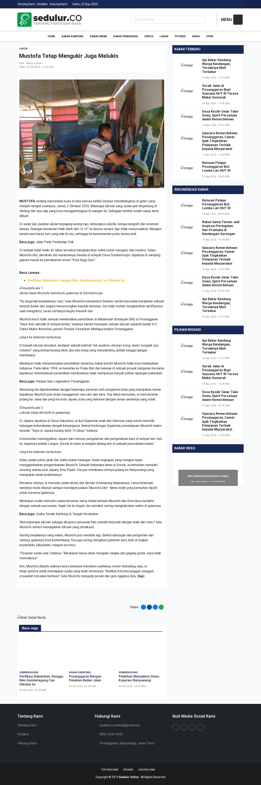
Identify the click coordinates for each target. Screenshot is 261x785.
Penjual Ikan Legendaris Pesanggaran (63, 381)
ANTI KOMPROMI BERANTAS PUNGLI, (208, 476)
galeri (144, 201)
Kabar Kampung (72, 36)
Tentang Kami (26, 4)
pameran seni (117, 540)
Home (51, 36)
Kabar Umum (98, 36)
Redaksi (42, 4)
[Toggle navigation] (238, 20)
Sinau (196, 36)
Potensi (180, 36)
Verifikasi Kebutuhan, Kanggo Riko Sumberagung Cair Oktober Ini (76, 280)
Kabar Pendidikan (125, 36)
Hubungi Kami (58, 4)
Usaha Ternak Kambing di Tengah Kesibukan (67, 514)
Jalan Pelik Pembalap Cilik (55, 242)
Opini (209, 36)
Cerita (148, 36)
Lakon (164, 36)
